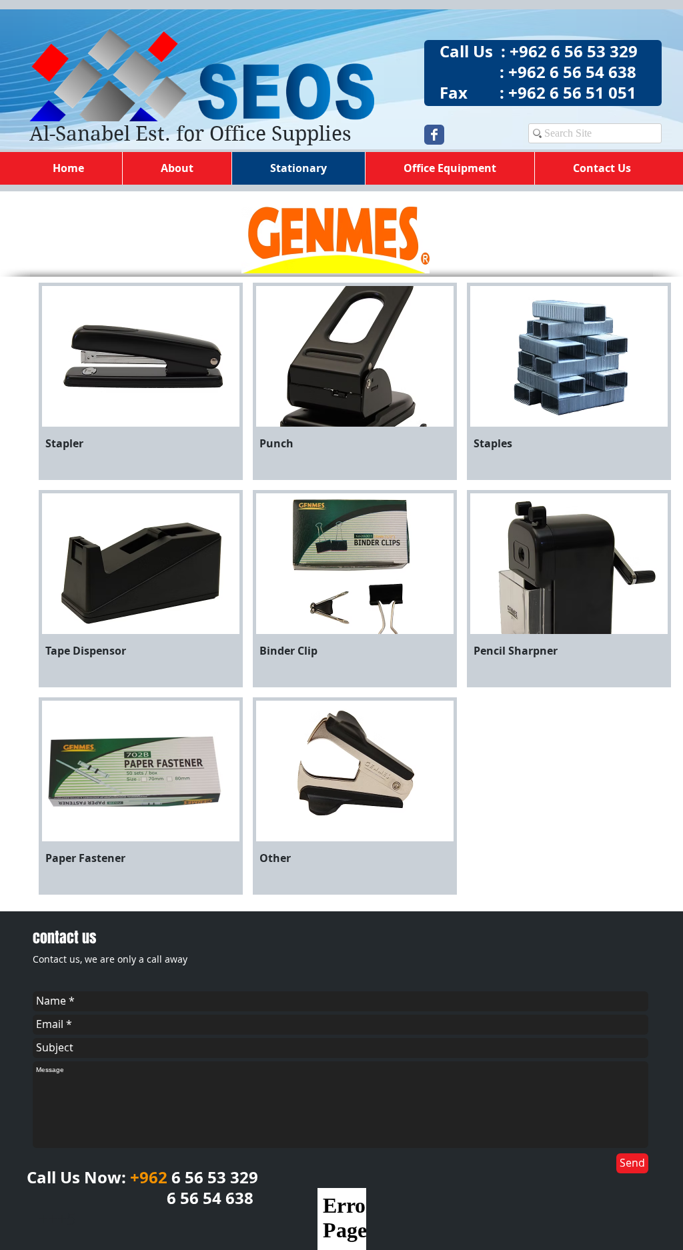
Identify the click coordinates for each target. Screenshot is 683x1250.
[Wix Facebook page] (434, 135)
